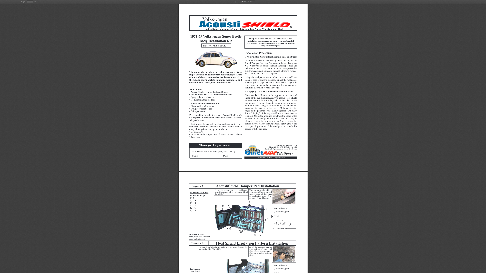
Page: (23, 2)
